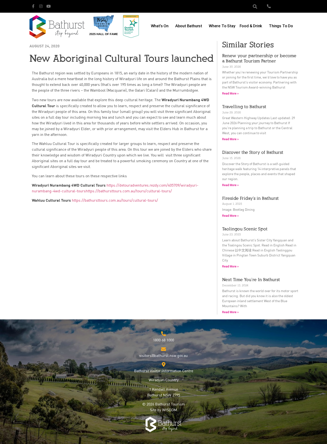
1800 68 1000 (163, 340)
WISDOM (169, 410)
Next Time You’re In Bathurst (251, 279)
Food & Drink (251, 25)
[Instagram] (41, 6)
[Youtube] (48, 6)
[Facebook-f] (33, 6)
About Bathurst (188, 25)
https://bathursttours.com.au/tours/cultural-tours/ (115, 201)
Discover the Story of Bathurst (252, 152)
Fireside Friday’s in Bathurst (250, 198)
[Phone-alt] (269, 6)
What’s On (160, 25)
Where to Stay (222, 25)
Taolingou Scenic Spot (244, 229)
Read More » (230, 93)
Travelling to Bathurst (244, 106)
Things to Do (281, 25)
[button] (255, 6)
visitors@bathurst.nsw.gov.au (163, 356)
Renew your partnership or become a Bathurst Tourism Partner (259, 58)
